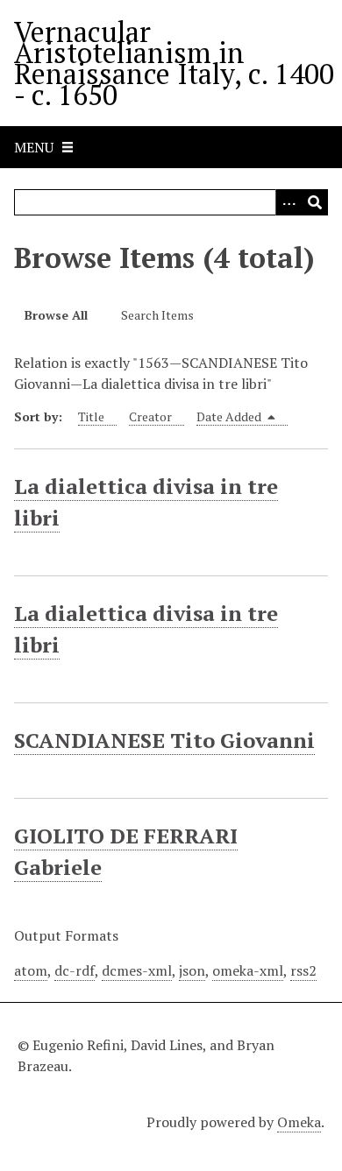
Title (91, 416)
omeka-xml (247, 970)
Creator (150, 416)
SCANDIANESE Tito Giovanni (164, 740)
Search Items (157, 315)
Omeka (299, 1122)
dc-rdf (74, 970)
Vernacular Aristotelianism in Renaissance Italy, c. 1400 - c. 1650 (174, 63)
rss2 (303, 970)
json (192, 970)
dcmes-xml (137, 970)
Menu (33, 147)
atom (30, 970)
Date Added (230, 416)
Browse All (56, 315)
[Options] (288, 202)
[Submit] (315, 202)
